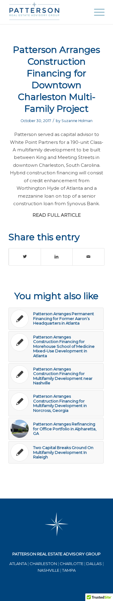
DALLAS (94, 563)
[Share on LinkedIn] (57, 256)
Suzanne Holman (77, 120)
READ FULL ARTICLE (57, 215)
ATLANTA (18, 563)
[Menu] (96, 12)
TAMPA (69, 570)
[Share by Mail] (88, 256)
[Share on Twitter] (25, 256)
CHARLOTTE (71, 563)
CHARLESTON (43, 563)
